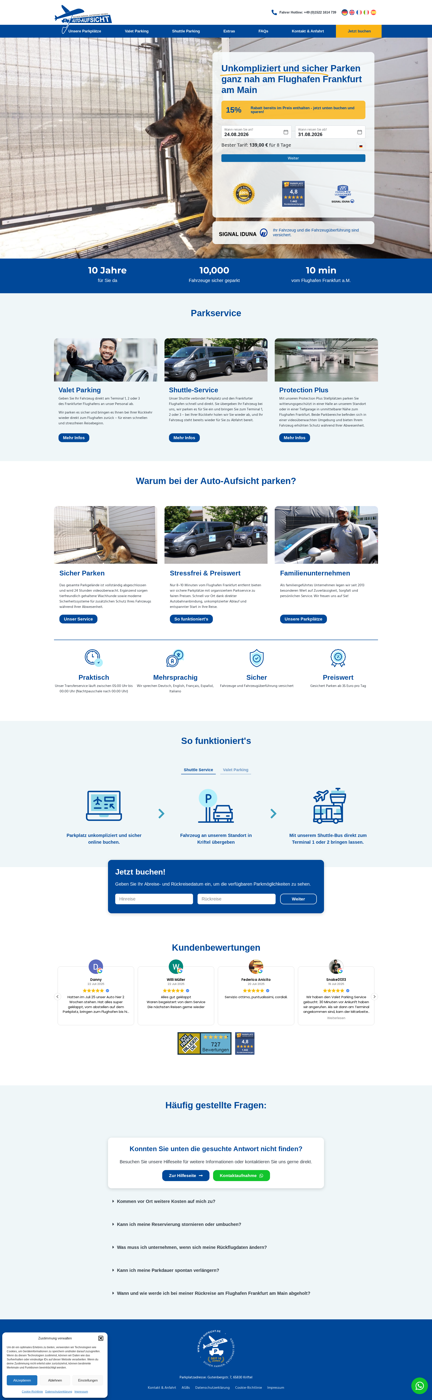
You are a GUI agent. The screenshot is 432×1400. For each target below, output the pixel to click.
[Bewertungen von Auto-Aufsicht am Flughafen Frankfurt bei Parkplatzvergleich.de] (293, 195)
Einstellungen (88, 1380)
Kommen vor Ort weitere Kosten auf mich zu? (166, 1201)
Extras (229, 31)
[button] (101, 1338)
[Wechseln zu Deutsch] (344, 12)
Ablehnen (55, 1380)
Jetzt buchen (359, 31)
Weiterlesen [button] (269, 1018)
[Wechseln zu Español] (373, 12)
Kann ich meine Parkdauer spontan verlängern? (168, 1270)
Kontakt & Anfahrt (308, 31)
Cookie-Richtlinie (32, 1391)
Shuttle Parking (186, 31)
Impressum (81, 1391)
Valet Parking (136, 31)
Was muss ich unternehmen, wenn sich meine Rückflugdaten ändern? (192, 1247)
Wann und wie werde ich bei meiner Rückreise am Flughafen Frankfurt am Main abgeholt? (213, 1293)
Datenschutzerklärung (58, 1391)
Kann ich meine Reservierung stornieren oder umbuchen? (179, 1224)
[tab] (198, 770)
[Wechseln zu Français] (359, 12)
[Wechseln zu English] (352, 12)
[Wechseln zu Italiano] (366, 12)
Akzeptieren (22, 1380)
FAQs (263, 31)
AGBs (186, 1388)
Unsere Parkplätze (84, 31)
